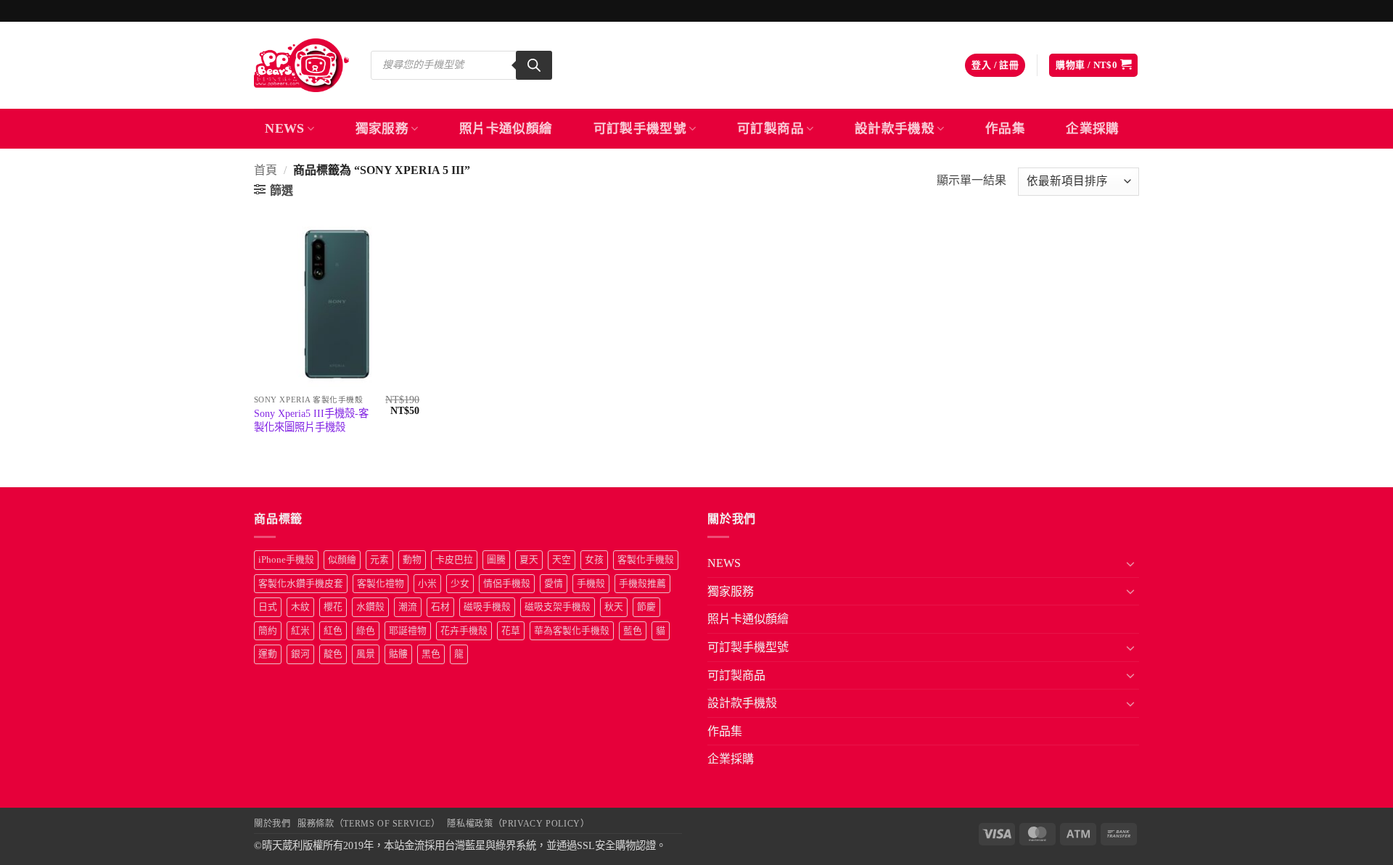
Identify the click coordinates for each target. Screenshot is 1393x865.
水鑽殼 (370, 607)
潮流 (407, 607)
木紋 (300, 607)
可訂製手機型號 (639, 128)
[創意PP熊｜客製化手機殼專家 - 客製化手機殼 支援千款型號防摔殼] (301, 65)
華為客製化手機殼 (571, 631)
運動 (267, 654)
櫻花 (333, 607)
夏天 (528, 560)
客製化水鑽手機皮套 (300, 584)
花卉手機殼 (464, 631)
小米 (427, 584)
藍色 (632, 631)
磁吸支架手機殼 (558, 607)
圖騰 (496, 560)
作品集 (1005, 128)
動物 (412, 560)
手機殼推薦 (642, 584)
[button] (995, 66)
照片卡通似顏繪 (505, 128)
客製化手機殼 (645, 560)
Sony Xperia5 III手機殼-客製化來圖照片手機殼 (311, 420)
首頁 (265, 170)
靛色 (333, 654)
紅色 (333, 631)
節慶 (646, 607)
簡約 (267, 631)
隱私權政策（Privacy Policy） (518, 824)
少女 (460, 584)
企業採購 (1092, 128)
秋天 (613, 607)
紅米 (300, 631)
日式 (267, 607)
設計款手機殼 (894, 128)
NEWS (284, 128)
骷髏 (398, 654)
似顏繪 (342, 560)
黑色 (431, 654)
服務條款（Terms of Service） (368, 824)
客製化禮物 (380, 584)
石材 (440, 607)
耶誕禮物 (408, 631)
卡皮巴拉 (454, 560)
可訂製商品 (770, 128)
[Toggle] (1130, 563)
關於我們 (272, 824)
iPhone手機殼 (286, 560)
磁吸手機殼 (487, 607)
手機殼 (591, 584)
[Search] (534, 65)
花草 (510, 631)
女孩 (594, 560)
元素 (379, 560)
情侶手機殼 (506, 584)
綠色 (365, 631)
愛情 (553, 584)
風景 (365, 654)
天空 (561, 560)
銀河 (300, 654)
